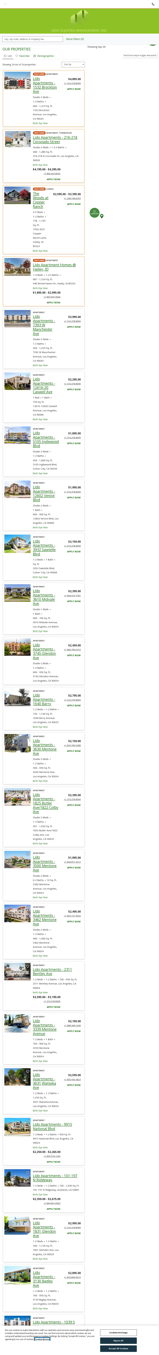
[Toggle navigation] (5, 4)
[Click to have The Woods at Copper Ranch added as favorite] (28, 178)
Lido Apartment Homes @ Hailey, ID (56, 255)
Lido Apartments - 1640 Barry (46, 688)
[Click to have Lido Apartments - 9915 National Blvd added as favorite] (28, 1110)
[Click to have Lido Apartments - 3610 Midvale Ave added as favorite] (28, 576)
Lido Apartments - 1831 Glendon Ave (46, 1218)
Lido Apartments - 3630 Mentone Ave (46, 735)
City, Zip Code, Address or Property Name (26, 27)
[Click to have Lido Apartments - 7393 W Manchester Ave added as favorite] (28, 302)
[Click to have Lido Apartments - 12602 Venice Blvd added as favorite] (28, 472)
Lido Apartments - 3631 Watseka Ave (46, 1069)
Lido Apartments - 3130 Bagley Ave (46, 1267)
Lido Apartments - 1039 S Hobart (54, 1313)
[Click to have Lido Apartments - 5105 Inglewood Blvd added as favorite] (28, 418)
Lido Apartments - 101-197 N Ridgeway (57, 1166)
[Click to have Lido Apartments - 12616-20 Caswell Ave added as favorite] (28, 364)
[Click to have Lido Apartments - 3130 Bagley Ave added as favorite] (28, 1258)
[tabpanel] (43, 707)
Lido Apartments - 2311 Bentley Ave (57, 960)
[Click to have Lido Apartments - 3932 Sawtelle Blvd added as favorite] (28, 526)
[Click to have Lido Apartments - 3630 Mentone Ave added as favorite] (28, 726)
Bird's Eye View (40, 111)
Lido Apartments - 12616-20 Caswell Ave (46, 374)
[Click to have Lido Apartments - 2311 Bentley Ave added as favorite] (28, 955)
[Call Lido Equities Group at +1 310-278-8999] (153, 4)
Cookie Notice (42, 1339)
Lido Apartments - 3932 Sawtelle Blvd (46, 536)
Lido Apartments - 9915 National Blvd (57, 1115)
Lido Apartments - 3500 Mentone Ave (46, 852)
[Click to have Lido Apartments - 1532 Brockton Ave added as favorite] (28, 64)
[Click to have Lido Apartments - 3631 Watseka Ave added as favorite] (28, 1060)
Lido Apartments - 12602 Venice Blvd (46, 482)
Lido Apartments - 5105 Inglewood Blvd (46, 428)
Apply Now (74, 77)
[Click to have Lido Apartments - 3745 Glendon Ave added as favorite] (28, 630)
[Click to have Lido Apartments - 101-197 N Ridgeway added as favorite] (28, 1161)
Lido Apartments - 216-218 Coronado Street (57, 128)
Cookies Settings (118, 1332)
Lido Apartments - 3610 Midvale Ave (46, 585)
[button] (102, 204)
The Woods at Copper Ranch (41, 188)
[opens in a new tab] (17, 69)
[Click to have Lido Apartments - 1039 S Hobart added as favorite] (28, 1307)
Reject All (118, 1340)
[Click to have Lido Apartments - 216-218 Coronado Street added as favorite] (28, 122)
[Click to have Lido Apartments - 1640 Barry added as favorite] (28, 680)
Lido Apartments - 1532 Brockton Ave (46, 73)
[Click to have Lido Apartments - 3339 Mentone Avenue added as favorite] (28, 1006)
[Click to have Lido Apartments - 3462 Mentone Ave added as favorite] (28, 896)
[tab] (7, 45)
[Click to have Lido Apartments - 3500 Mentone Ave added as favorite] (28, 843)
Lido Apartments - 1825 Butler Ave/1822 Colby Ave (46, 792)
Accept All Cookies (118, 1348)
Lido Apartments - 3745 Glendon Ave (46, 640)
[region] (79, 1340)
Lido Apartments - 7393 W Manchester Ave (46, 313)
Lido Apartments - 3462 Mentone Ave (46, 906)
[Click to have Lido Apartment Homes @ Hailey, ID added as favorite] (28, 250)
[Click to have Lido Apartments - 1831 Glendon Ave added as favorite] (28, 1208)
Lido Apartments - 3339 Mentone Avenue (46, 1016)
